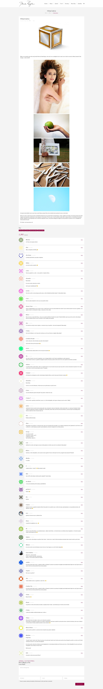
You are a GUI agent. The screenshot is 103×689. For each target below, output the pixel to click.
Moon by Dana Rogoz (33, 230)
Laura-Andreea (29, 552)
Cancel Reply (22, 664)
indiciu (24, 230)
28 (31, 660)
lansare (27, 230)
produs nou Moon (41, 230)
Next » (33, 660)
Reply (82, 239)
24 (26, 660)
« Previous (21, 660)
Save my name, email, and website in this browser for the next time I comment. (36, 681)
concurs (20, 230)
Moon (50, 12)
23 (24, 660)
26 (28, 660)
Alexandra (28, 380)
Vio (29, 662)
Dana (25, 20)
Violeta (27, 594)
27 (29, 660)
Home (46, 12)
